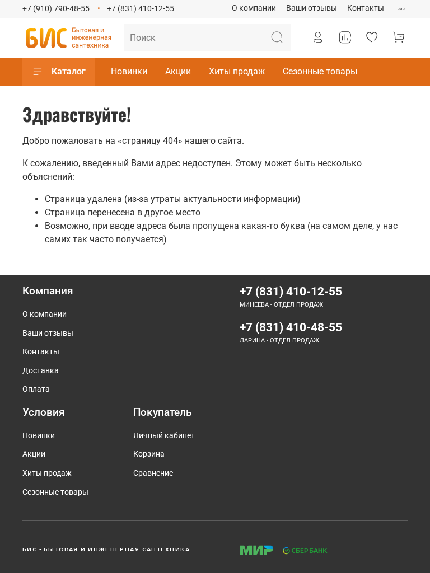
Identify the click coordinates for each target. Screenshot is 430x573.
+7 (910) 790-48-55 (56, 8)
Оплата (36, 389)
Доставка (40, 370)
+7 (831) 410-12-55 (140, 8)
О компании (254, 8)
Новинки (129, 71)
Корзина (149, 454)
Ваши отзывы (311, 8)
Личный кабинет (164, 435)
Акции (178, 71)
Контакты (365, 8)
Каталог (69, 71)
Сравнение (153, 473)
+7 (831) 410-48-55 (291, 327)
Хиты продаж (237, 71)
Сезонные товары (320, 71)
